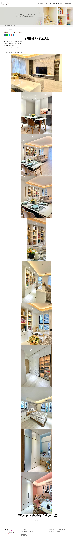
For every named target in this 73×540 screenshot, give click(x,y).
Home (1, 25)
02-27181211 (27, 529)
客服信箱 (22, 531)
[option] (36, 16)
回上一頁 (36, 520)
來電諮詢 (69, 537)
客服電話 (22, 529)
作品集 (11, 29)
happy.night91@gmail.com (30, 531)
